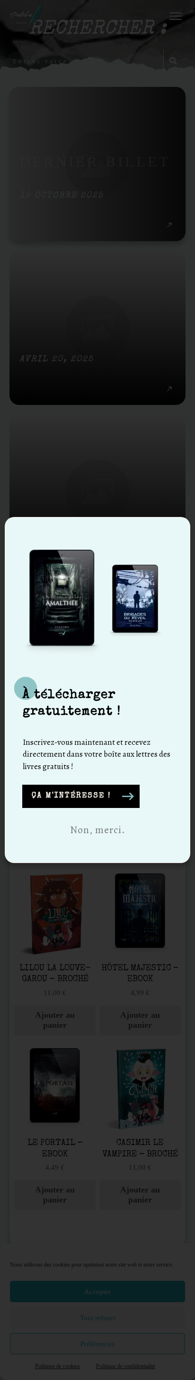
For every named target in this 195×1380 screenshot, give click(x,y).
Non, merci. (97, 830)
